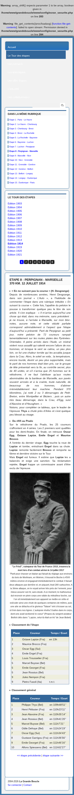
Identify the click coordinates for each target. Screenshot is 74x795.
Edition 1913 (15, 240)
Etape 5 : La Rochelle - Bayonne (23, 138)
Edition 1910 (15, 229)
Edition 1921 (15, 254)
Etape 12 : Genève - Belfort (21, 169)
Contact (28, 785)
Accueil (12, 47)
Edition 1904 (15, 207)
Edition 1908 (15, 221)
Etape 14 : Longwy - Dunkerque (23, 178)
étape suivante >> (53, 755)
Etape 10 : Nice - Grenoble (21, 160)
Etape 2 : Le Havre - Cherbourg (23, 124)
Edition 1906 (15, 214)
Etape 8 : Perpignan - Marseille (23, 151)
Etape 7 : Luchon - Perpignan (22, 147)
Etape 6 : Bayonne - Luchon (21, 142)
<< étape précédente (29, 755)
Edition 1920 (15, 250)
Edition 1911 (15, 232)
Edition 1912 (15, 236)
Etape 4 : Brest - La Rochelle (21, 133)
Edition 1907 (15, 218)
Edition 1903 (15, 203)
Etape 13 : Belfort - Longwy (21, 173)
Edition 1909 (15, 225)
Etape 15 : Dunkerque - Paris (22, 182)
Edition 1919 (15, 247)
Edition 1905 (15, 210)
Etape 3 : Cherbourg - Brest (21, 128)
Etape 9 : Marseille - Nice (20, 156)
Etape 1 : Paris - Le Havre (20, 120)
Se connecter (15, 785)
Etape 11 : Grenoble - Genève (22, 164)
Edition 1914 (15, 243)
